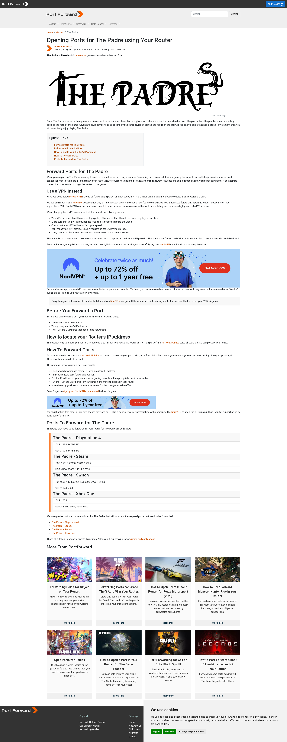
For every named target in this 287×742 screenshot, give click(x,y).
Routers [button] (52, 24)
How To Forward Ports (66, 155)
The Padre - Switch (61, 529)
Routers (41, 4)
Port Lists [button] (66, 24)
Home (50, 32)
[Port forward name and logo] (15, 3)
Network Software (139, 725)
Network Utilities (170, 342)
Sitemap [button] (113, 24)
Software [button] (81, 24)
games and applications (142, 539)
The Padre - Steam (61, 525)
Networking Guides (89, 729)
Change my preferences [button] (191, 731)
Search (234, 14)
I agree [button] (156, 731)
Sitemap (92, 4)
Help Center (79, 4)
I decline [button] (169, 731)
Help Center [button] (97, 24)
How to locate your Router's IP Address (75, 152)
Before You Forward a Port (68, 148)
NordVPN (77, 202)
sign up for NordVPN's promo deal (81, 391)
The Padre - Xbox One (63, 533)
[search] (101, 4)
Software (66, 4)
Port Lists (53, 4)
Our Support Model (90, 725)
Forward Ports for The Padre (69, 144)
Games (60, 32)
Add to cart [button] (274, 4)
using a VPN (75, 196)
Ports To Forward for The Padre (71, 159)
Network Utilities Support (93, 722)
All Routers (135, 729)
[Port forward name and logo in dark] (65, 14)
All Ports (133, 733)
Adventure (80, 55)
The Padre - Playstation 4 (65, 522)
